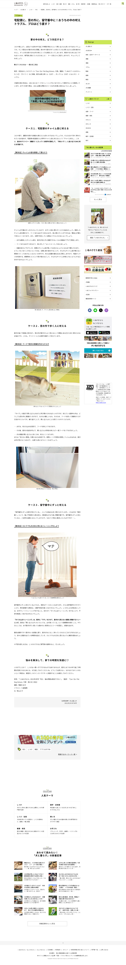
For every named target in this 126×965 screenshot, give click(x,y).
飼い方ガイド (102, 4)
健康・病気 (89, 115)
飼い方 (65, 4)
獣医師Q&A (94, 4)
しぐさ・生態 (89, 107)
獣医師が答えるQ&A (91, 278)
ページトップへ (63, 943)
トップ (15, 9)
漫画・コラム (71, 4)
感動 (87, 132)
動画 (87, 71)
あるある (88, 128)
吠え (36, 9)
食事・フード (89, 111)
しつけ (53, 4)
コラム (88, 67)
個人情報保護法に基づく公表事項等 (66, 953)
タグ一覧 (109, 4)
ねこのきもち (41, 949)
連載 (87, 59)
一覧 (108, 99)
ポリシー (65, 949)
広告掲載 (50, 949)
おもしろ (88, 124)
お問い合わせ (104, 949)
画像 (87, 75)
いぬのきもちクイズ (91, 286)
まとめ (88, 83)
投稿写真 (83, 4)
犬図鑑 (88, 4)
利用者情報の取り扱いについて (80, 949)
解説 (36, 749)
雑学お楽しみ (46, 4)
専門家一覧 (94, 949)
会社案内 (51, 953)
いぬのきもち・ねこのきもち (26, 949)
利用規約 (57, 949)
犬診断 (88, 294)
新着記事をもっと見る (47, 923)
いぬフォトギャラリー (92, 290)
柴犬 (87, 140)
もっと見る (98, 199)
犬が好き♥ (89, 50)
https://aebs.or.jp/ (101, 402)
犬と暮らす (23, 9)
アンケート (89, 92)
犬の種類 (88, 88)
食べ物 (77, 4)
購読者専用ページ (91, 299)
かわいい (88, 120)
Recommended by (99, 194)
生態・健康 (59, 4)
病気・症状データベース (93, 55)
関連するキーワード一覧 (66, 754)
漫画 (87, 63)
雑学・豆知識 (89, 136)
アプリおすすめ (45, 749)
